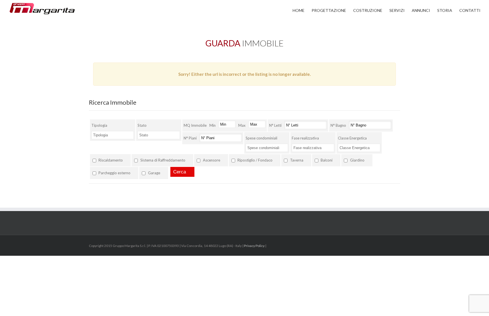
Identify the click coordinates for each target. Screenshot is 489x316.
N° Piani (190, 138)
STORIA (444, 10)
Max (242, 125)
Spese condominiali (261, 138)
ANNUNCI (421, 10)
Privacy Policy (254, 246)
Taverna (296, 160)
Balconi (327, 160)
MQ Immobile (195, 125)
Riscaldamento (110, 160)
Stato (142, 125)
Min (212, 125)
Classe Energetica (352, 138)
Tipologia (99, 125)
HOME (298, 10)
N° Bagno (338, 125)
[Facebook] (398, 246)
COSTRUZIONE (367, 10)
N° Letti (275, 125)
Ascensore (211, 160)
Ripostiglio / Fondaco (255, 160)
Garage (154, 173)
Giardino (357, 160)
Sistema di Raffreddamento (162, 160)
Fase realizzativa (305, 138)
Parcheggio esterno (114, 173)
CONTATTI (470, 10)
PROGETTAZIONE (329, 10)
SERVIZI (397, 10)
